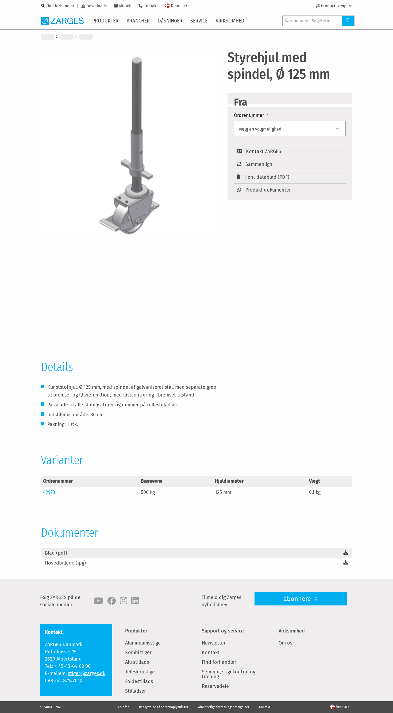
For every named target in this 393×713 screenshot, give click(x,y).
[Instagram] (123, 601)
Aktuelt (125, 5)
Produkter (136, 631)
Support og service (223, 631)
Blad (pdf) (56, 553)
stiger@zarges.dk (86, 673)
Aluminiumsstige (143, 643)
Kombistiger (138, 652)
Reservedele (215, 686)
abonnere (298, 599)
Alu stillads (137, 662)
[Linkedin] (135, 601)
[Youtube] (98, 601)
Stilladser (135, 691)
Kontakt (151, 5)
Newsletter (214, 643)
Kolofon (123, 707)
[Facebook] (111, 601)
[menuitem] (105, 21)
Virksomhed (292, 631)
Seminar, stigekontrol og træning (228, 674)
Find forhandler (60, 5)
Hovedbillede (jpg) (65, 563)
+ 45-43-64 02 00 (73, 666)
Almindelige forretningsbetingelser (223, 707)
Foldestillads (139, 681)
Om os (285, 643)
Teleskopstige (140, 672)
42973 (49, 492)
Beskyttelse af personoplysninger (163, 707)
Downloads (96, 5)
